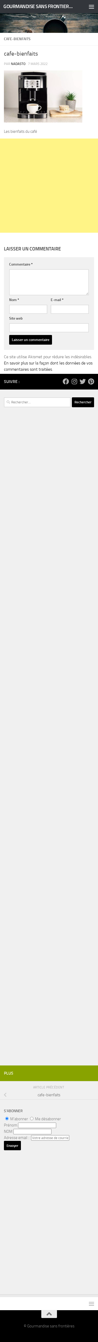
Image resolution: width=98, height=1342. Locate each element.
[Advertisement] (49, 186)
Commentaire (21, 264)
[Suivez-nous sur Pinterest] (91, 381)
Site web (16, 318)
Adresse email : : (17, 1137)
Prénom (10, 1125)
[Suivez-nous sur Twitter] (82, 381)
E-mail (57, 300)
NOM (8, 1131)
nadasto (18, 64)
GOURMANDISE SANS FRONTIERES (38, 6)
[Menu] (91, 6)
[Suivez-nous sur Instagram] (74, 381)
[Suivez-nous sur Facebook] (66, 381)
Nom (14, 300)
